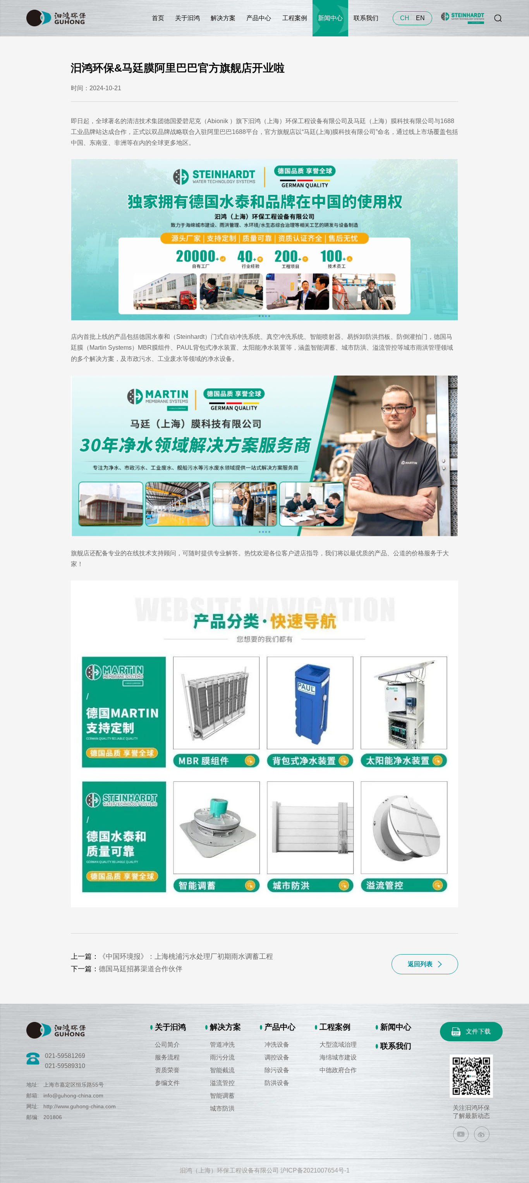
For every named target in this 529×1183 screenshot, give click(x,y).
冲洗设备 (276, 1044)
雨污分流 (222, 1057)
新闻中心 (330, 18)
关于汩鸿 (187, 18)
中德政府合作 (338, 1070)
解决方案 (223, 18)
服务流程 (167, 1057)
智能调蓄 (222, 1095)
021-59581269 (65, 1056)
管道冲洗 (222, 1044)
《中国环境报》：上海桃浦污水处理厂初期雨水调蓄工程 (186, 956)
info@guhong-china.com (73, 1095)
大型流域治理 (338, 1044)
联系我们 (366, 18)
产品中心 (258, 18)
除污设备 (276, 1070)
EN (420, 18)
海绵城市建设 (338, 1057)
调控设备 (276, 1057)
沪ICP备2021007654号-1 (315, 1170)
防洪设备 (276, 1083)
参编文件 (167, 1083)
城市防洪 (222, 1108)
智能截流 (222, 1070)
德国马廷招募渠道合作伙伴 (140, 969)
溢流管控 (222, 1083)
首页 (158, 18)
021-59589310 (65, 1066)
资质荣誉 (167, 1070)
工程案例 (294, 18)
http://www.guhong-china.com (79, 1106)
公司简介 (167, 1044)
